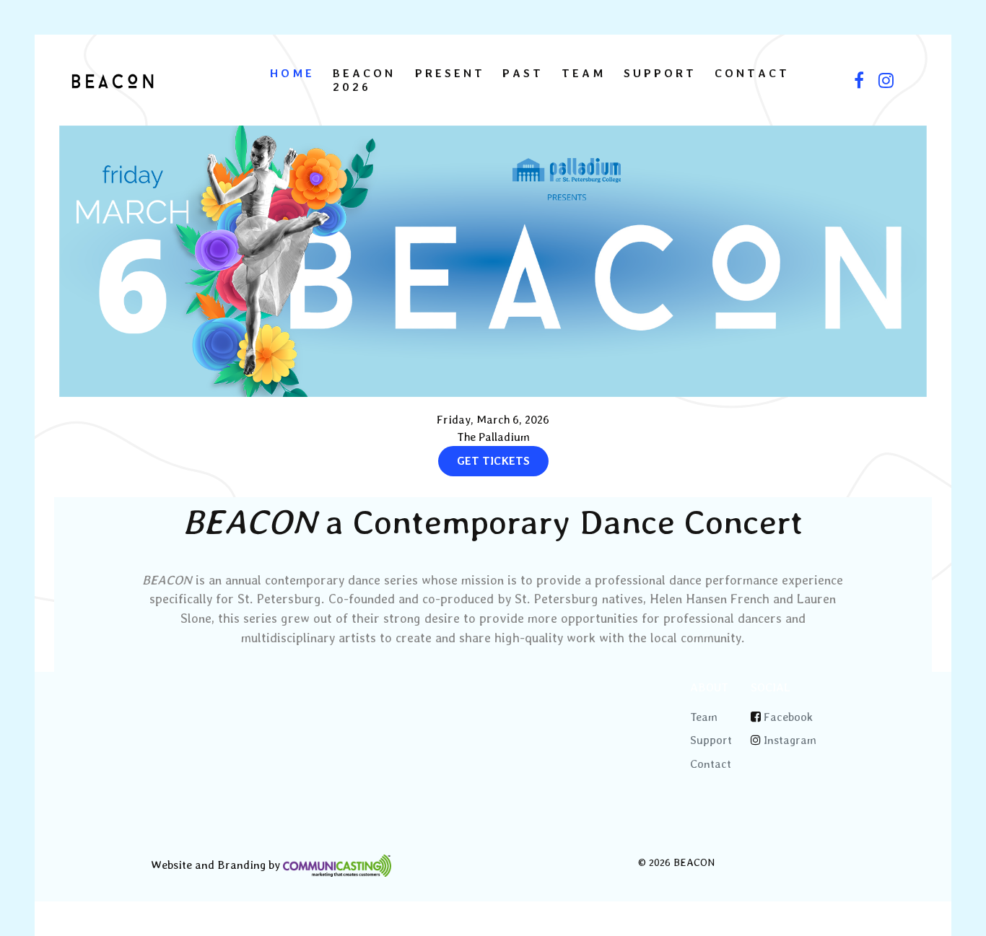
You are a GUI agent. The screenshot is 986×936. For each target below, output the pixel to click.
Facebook (788, 717)
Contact (710, 764)
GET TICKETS (493, 461)
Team (703, 717)
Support (711, 740)
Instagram (790, 740)
